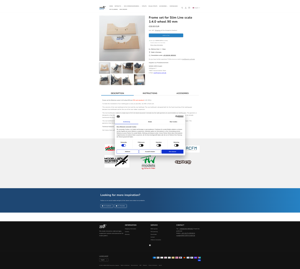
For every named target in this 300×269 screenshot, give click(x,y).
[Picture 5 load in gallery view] (104, 79)
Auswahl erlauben (150, 151)
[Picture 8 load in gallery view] (139, 79)
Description (117, 93)
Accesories (182, 93)
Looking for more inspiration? (120, 195)
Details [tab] (150, 121)
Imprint (160, 265)
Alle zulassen (172, 151)
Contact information (153, 265)
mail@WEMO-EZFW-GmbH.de (185, 235)
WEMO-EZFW (106, 265)
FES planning (154, 231)
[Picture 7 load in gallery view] (127, 79)
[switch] (141, 145)
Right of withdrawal (125, 265)
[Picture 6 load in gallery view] (116, 79)
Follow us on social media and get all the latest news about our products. (122, 200)
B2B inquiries (154, 229)
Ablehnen (127, 151)
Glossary (127, 234)
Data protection (134, 265)
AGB (140, 265)
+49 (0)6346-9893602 (169, 55)
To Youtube (121, 206)
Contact (153, 237)
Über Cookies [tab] (173, 121)
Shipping (158, 30)
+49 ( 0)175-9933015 (188, 233)
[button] (118, 6)
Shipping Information (130, 229)
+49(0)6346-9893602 (186, 229)
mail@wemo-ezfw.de (188, 59)
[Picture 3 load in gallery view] (127, 68)
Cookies (127, 231)
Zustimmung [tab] (126, 121)
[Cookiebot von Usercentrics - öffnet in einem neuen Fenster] (176, 116)
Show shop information (156, 45)
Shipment (145, 265)
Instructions (150, 93)
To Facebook (107, 206)
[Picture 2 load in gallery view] (116, 68)
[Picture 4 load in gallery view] (139, 68)
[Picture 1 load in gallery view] (104, 68)
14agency (117, 265)
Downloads (154, 234)
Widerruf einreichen (156, 240)
